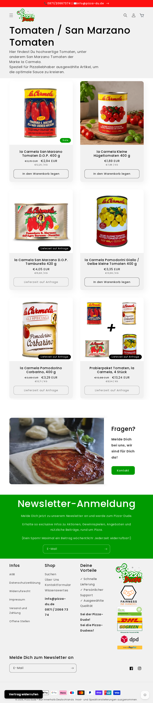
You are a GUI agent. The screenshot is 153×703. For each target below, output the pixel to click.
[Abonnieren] (106, 549)
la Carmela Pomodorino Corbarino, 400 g (41, 370)
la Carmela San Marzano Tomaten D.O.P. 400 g (41, 154)
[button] (11, 15)
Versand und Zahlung (18, 610)
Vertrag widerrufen (23, 694)
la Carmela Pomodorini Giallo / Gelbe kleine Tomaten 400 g (112, 262)
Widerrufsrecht (19, 591)
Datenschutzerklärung (24, 583)
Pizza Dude (30, 699)
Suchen (50, 574)
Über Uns (52, 580)
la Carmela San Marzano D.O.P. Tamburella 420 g (41, 262)
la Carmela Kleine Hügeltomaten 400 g (112, 154)
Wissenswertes (56, 590)
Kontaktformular (58, 585)
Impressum (17, 599)
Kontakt (123, 470)
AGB (12, 574)
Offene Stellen (19, 621)
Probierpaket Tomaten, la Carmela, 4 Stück (112, 370)
